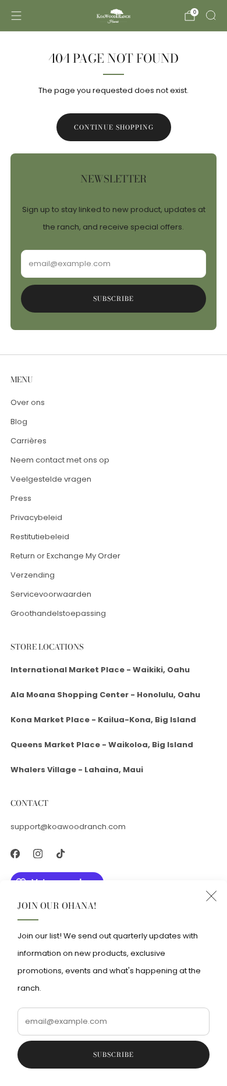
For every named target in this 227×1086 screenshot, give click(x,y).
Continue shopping (114, 127)
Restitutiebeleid (39, 536)
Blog (18, 421)
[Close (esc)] (211, 896)
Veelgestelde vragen (50, 479)
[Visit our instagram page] (37, 854)
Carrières (28, 440)
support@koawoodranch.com (68, 826)
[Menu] (16, 15)
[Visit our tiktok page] (60, 854)
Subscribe (113, 1054)
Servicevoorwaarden (50, 594)
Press (20, 498)
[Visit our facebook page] (14, 854)
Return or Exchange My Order (65, 555)
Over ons (27, 402)
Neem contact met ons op (59, 459)
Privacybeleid (36, 517)
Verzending (32, 574)
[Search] (211, 15)
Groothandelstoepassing (58, 613)
